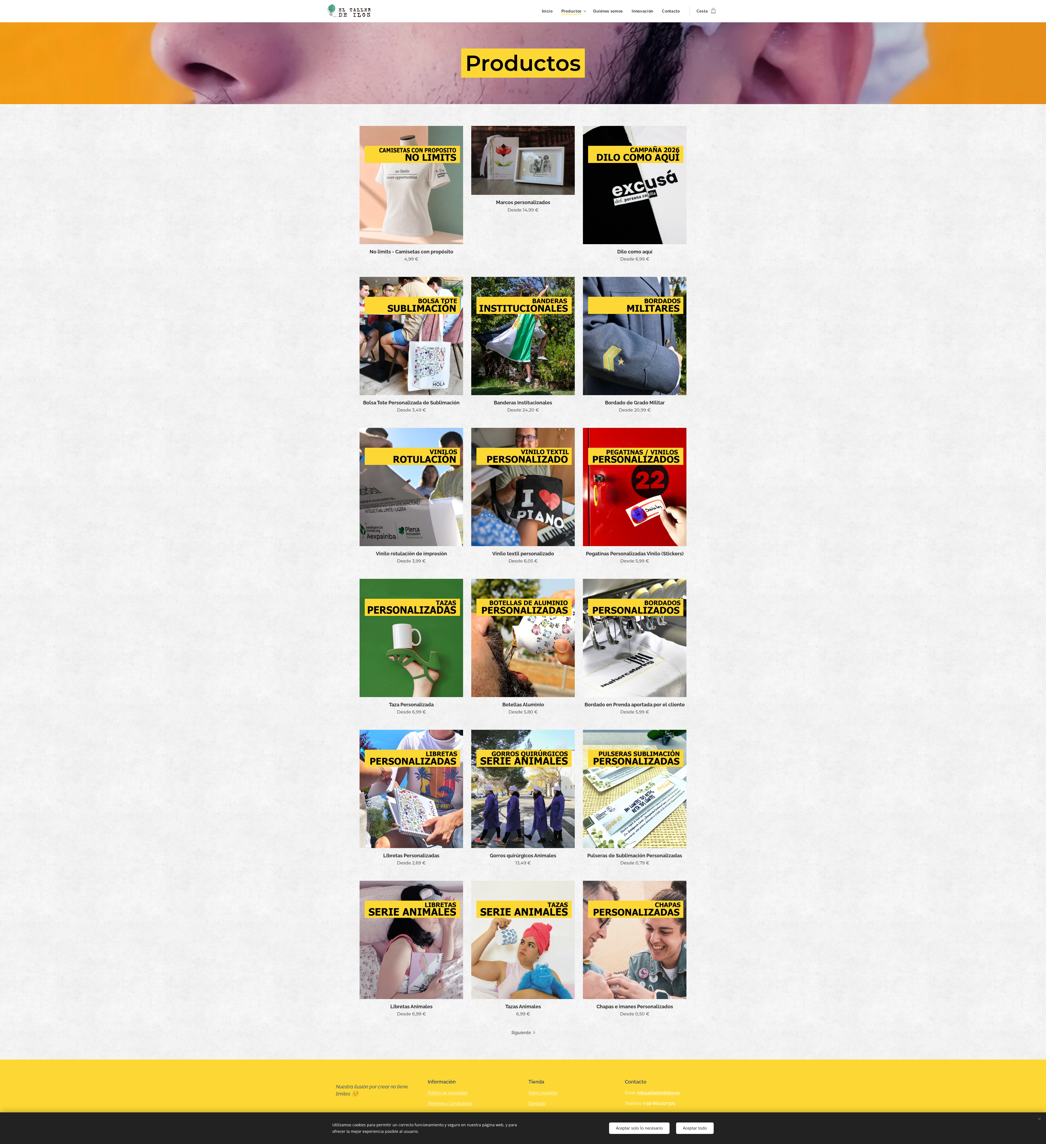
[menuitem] (548, 11)
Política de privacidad (447, 1092)
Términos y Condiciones (450, 1103)
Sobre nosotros (542, 1092)
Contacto (537, 1103)
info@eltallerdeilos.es (658, 1092)
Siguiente (521, 1032)
